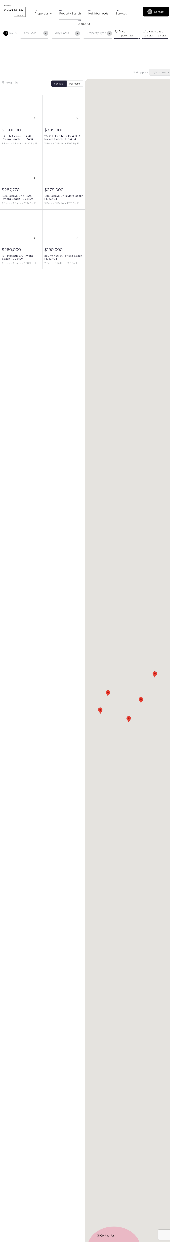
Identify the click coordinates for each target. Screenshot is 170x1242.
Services (121, 13)
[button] (154, 674)
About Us (84, 23)
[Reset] (16, 33)
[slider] (114, 38)
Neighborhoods (98, 13)
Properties (41, 13)
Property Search (70, 13)
